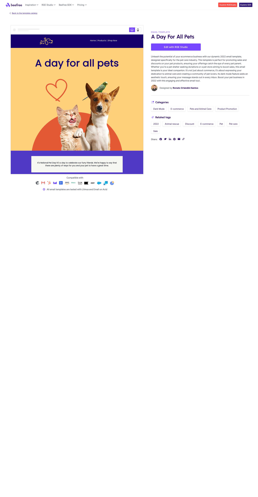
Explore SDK (245, 5)
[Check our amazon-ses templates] (67, 183)
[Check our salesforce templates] (99, 183)
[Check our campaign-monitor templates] (55, 183)
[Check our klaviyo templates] (86, 183)
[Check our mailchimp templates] (37, 183)
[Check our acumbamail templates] (80, 183)
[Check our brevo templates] (73, 183)
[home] (14, 5)
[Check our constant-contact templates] (112, 183)
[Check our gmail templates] (43, 183)
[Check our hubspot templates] (49, 183)
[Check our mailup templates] (93, 183)
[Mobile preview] (138, 29)
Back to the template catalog (24, 13)
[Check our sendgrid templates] (105, 183)
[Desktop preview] (132, 29)
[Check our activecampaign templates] (61, 183)
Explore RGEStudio (228, 5)
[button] (32, 4)
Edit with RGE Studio (176, 47)
